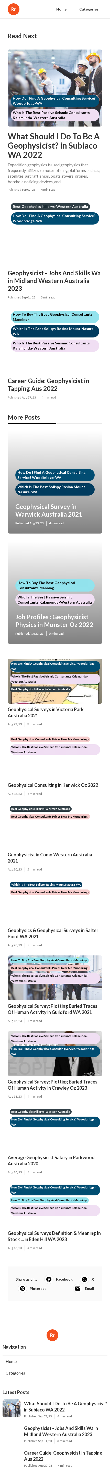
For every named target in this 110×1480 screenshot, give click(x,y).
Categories (88, 9)
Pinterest (38, 1288)
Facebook (64, 1279)
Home (61, 9)
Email (89, 1288)
